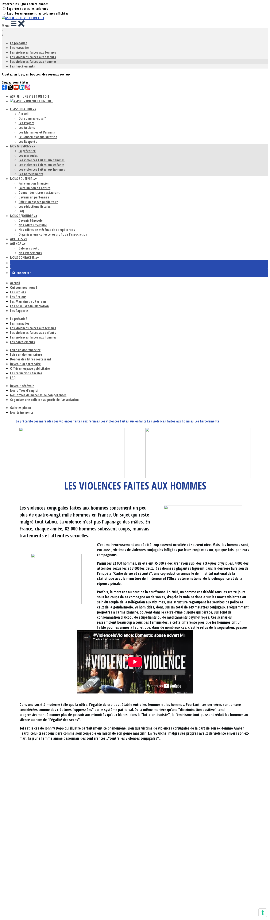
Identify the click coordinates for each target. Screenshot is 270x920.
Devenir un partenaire (34, 197)
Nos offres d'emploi (33, 225)
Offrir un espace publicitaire (38, 202)
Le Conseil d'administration (38, 137)
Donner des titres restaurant (39, 192)
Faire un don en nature (34, 188)
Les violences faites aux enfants (33, 57)
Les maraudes (19, 47)
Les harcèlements (22, 66)
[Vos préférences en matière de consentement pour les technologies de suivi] (263, 913)
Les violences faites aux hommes (33, 61)
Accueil (23, 113)
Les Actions (27, 127)
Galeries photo (29, 248)
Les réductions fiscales (35, 206)
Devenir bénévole (31, 220)
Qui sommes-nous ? (32, 118)
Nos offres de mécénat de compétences (47, 229)
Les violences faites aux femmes (33, 52)
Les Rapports (28, 141)
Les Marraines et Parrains (37, 132)
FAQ (21, 211)
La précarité (18, 43)
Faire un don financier (34, 183)
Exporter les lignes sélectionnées (25, 4)
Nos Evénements (30, 253)
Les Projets (26, 123)
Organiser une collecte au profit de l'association (53, 234)
